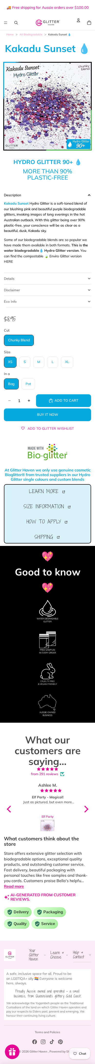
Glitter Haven (38, 1051)
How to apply (45, 521)
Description (12, 195)
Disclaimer (12, 290)
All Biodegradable (30, 34)
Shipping (45, 537)
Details (9, 279)
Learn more (45, 491)
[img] (47, 769)
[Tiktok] (52, 1042)
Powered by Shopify (62, 1051)
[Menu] (5, 22)
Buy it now (47, 414)
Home (10, 34)
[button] (10, 809)
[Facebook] (35, 1042)
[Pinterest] (60, 1042)
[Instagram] (43, 1042)
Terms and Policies (47, 1032)
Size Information (44, 506)
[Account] (78, 20)
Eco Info (10, 301)
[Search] (16, 22)
